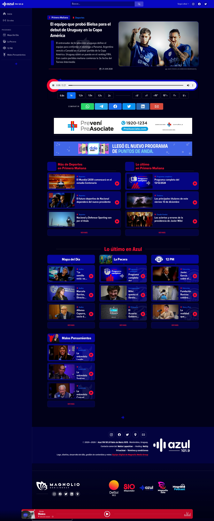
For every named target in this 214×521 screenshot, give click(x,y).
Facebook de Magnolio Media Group (60, 493)
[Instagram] (193, 4)
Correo (143, 434)
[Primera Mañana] (58, 17)
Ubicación (135, 434)
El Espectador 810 (129, 488)
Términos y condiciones (138, 450)
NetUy (145, 446)
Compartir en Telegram (101, 106)
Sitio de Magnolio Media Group (58, 485)
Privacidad (120, 450)
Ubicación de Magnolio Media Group (77, 493)
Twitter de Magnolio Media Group (65, 493)
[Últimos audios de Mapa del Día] (71, 259)
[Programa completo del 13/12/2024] (162, 181)
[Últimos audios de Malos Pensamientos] (71, 338)
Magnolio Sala (163, 488)
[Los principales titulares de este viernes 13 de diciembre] (162, 200)
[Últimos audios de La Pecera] (123, 259)
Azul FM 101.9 (104, 442)
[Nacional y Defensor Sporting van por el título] (84, 219)
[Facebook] (199, 4)
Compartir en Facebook (115, 106)
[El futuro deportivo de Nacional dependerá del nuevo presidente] (84, 200)
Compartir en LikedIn (142, 106)
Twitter (127, 434)
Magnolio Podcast (179, 488)
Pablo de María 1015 (119, 442)
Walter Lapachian (125, 446)
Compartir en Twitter (129, 106)
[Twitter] (206, 4)
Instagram (111, 434)
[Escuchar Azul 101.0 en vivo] (107, 514)
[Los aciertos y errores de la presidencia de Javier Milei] (162, 219)
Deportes (79, 17)
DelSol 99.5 (114, 488)
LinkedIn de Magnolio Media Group (71, 493)
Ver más (84, 232)
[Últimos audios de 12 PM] (175, 259)
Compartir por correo (156, 106)
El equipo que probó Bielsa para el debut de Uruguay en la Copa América (80, 29)
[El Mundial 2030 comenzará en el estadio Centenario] (84, 181)
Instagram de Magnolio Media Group (54, 493)
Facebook (119, 434)
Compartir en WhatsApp (87, 106)
